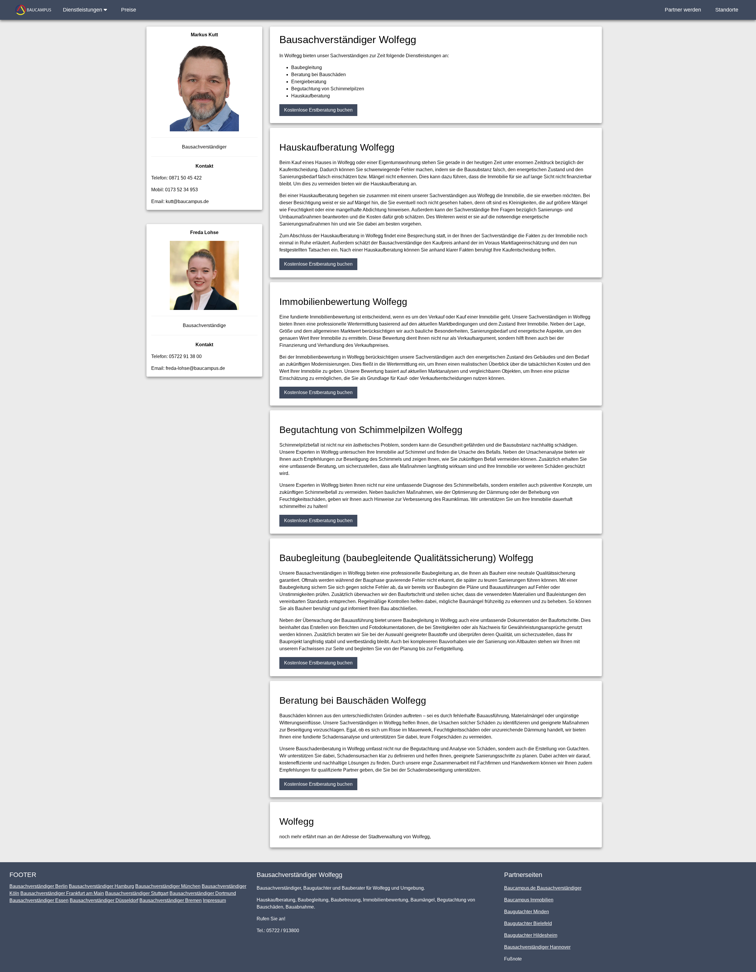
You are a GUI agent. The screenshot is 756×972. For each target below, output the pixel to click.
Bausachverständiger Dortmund (203, 893)
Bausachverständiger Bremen (170, 900)
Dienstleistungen (83, 10)
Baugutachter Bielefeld (528, 923)
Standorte (726, 10)
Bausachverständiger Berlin (38, 886)
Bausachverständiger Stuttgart (136, 893)
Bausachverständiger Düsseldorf (104, 900)
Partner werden (683, 10)
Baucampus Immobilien (528, 899)
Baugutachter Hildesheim (530, 935)
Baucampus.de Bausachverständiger (542, 888)
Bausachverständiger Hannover (537, 947)
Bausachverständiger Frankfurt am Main (62, 893)
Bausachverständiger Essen (39, 900)
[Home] (33, 9)
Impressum (214, 900)
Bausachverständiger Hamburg (101, 886)
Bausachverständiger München (168, 886)
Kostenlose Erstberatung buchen (318, 109)
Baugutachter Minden (526, 911)
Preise (128, 10)
